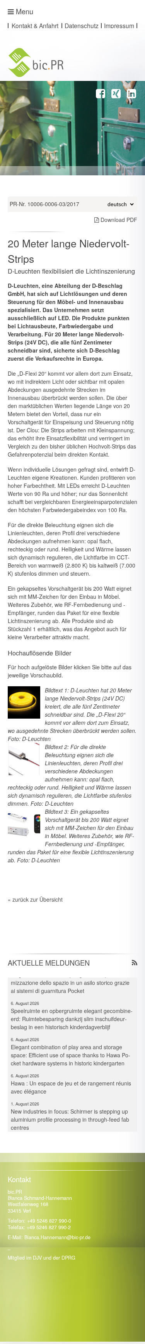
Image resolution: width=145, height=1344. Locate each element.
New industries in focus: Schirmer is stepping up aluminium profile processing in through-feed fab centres (70, 1114)
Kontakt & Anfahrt (35, 25)
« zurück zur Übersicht (35, 899)
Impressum (119, 25)
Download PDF (118, 219)
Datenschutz (82, 25)
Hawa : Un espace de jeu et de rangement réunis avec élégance (71, 1082)
